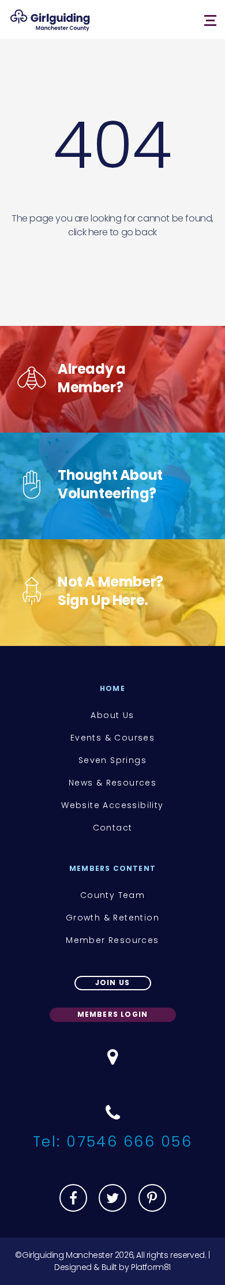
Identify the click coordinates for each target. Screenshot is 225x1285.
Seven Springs (112, 760)
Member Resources (112, 940)
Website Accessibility (112, 805)
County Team (112, 895)
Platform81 (151, 1267)
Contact (113, 827)
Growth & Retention (112, 917)
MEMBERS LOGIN (112, 1014)
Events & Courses (112, 737)
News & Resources (112, 782)
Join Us (112, 982)
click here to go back (112, 232)
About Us (112, 715)
